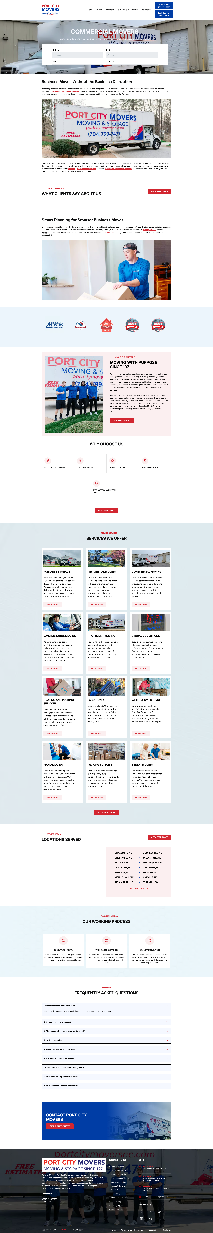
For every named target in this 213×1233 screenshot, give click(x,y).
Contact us (147, 10)
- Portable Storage (116, 1166)
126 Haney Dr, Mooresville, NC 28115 (155, 1168)
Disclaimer (167, 1230)
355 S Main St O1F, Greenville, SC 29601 (156, 1188)
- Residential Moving (117, 1170)
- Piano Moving (115, 1201)
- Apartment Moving (117, 1182)
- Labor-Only (114, 1194)
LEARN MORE (53, 604)
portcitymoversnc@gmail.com (155, 1196)
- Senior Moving (115, 1209)
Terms (115, 1230)
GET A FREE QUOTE (106, 812)
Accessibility (154, 1230)
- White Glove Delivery (118, 1197)
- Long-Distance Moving (119, 1178)
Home (90, 10)
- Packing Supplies (116, 1205)
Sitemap (141, 1230)
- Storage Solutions (117, 1186)
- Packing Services (116, 1190)
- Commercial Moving (118, 1174)
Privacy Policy (128, 1230)
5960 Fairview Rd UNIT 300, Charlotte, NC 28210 (154, 1178)
